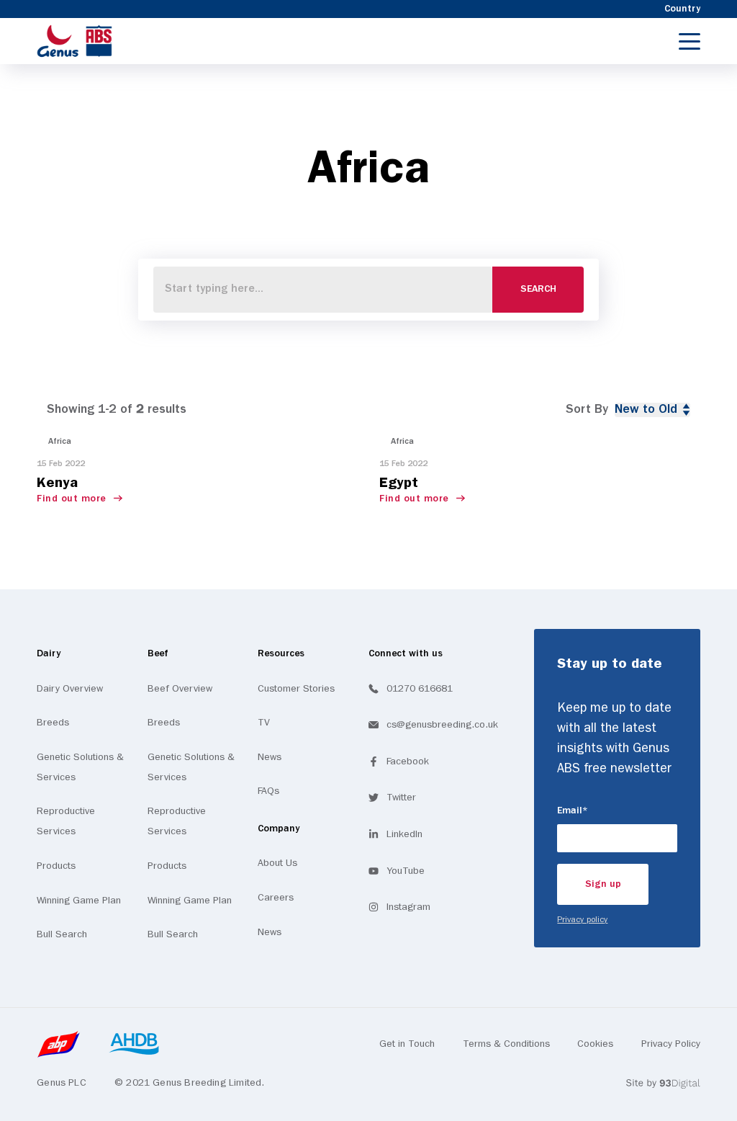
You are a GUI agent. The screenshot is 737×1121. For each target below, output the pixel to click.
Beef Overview (180, 688)
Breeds (53, 722)
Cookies (595, 1044)
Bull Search (62, 934)
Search (538, 289)
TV (264, 722)
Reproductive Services (66, 821)
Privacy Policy (670, 1044)
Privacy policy (582, 920)
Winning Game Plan (79, 900)
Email (592, 810)
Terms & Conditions (506, 1044)
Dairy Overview (70, 688)
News (269, 757)
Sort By (587, 409)
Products (56, 866)
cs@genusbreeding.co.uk (442, 724)
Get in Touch (407, 1044)
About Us (277, 863)
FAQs (268, 791)
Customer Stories (296, 688)
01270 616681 (419, 688)
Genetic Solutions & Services (80, 767)
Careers (276, 897)
